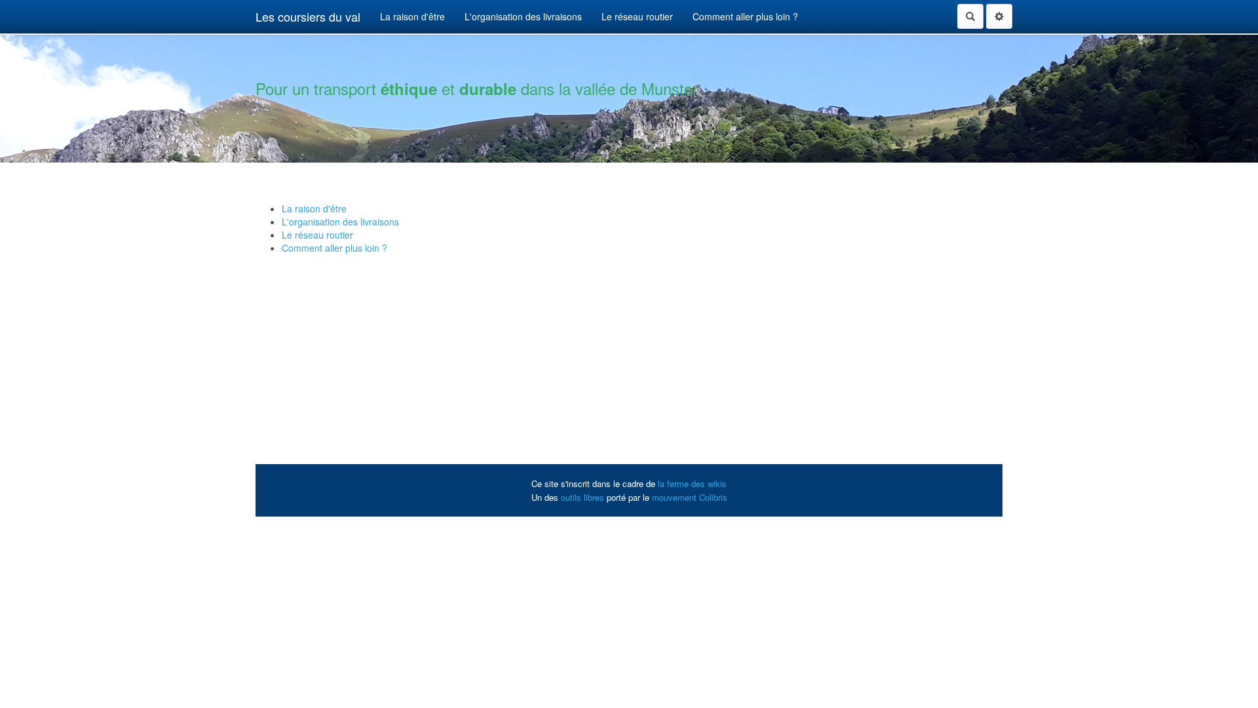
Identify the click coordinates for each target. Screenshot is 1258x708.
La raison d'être (412, 16)
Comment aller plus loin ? (745, 16)
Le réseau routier (637, 16)
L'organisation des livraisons (523, 16)
